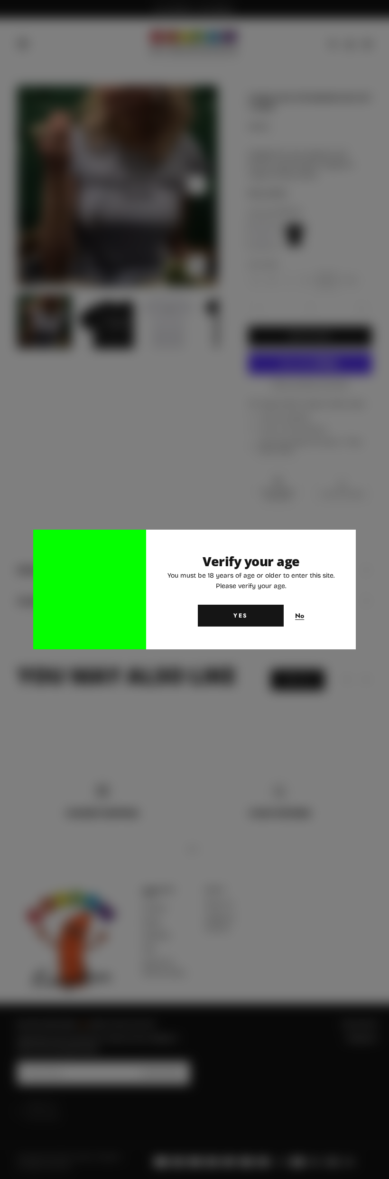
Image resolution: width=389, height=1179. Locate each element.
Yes (240, 615)
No (300, 616)
